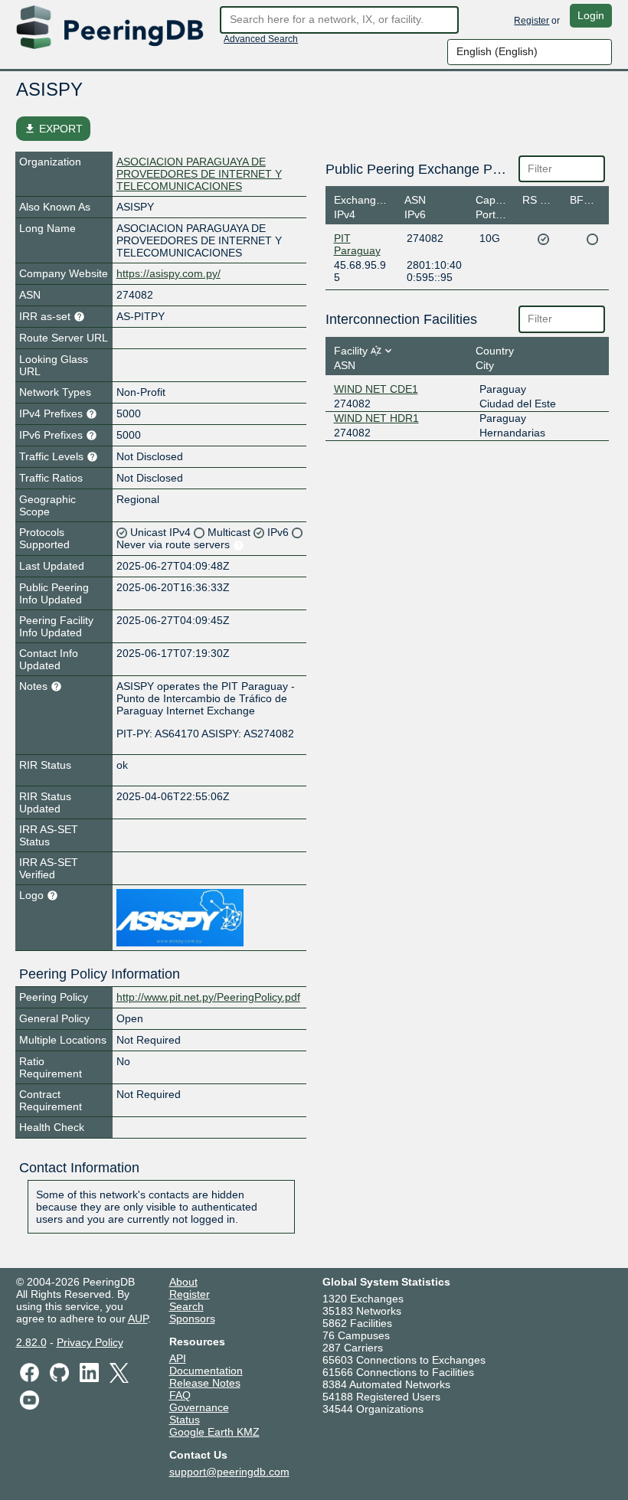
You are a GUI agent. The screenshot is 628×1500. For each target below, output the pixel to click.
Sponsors (192, 1318)
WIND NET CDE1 (376, 389)
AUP (138, 1318)
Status (184, 1419)
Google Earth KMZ (214, 1432)
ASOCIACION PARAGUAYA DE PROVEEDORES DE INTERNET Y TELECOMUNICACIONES (199, 173)
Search (186, 1306)
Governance (199, 1407)
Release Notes (204, 1383)
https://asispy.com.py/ (168, 273)
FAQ (180, 1395)
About (183, 1282)
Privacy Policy (90, 1342)
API (177, 1358)
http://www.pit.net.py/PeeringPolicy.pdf (208, 997)
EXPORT (53, 129)
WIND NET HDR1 (376, 418)
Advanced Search (261, 39)
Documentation (206, 1370)
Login (590, 15)
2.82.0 (31, 1342)
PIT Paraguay (357, 244)
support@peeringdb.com (229, 1472)
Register (531, 20)
